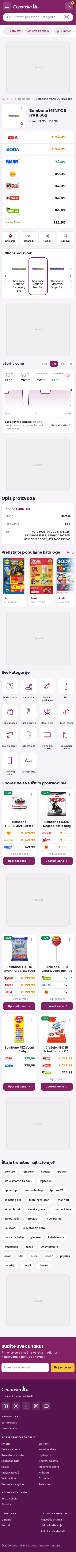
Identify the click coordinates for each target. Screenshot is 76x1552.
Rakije (5, 1467)
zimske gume (36, 1209)
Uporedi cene (17, 861)
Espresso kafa (10, 1461)
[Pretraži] (8, 17)
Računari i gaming (66, 747)
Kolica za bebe (10, 1449)
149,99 (29, 839)
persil (27, 1265)
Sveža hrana (10, 697)
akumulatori (12, 1209)
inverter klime (62, 1209)
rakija (29, 1246)
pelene (36, 1237)
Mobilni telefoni (49, 1467)
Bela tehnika (28, 745)
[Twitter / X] (16, 1406)
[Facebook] (5, 1406)
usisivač (9, 1228)
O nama (6, 1519)
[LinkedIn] (26, 1406)
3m (54, 363)
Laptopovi (45, 1455)
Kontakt (6, 1525)
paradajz (10, 1265)
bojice (62, 1171)
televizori (32, 1218)
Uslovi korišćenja (51, 1525)
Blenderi (44, 1443)
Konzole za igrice (12, 1484)
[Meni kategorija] (7, 6)
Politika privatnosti (53, 1531)
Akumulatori (46, 1478)
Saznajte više (59, 425)
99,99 (68, 832)
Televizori (45, 1484)
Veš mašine (8, 1478)
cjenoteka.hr (9, 1428)
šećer (49, 1256)
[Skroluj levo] (8, 276)
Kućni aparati (9, 745)
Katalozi (15, 31)
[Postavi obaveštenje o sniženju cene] (67, 376)
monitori (63, 1200)
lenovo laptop (33, 1190)
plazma (43, 1265)
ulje (20, 1256)
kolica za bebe (14, 1237)
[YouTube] (46, 1406)
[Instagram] (36, 1406)
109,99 (67, 846)
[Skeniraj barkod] (66, 17)
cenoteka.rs (9, 1422)
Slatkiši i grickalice (47, 698)
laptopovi (46, 1181)
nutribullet (54, 1218)
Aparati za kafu (48, 1461)
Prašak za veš (10, 1472)
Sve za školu (40, 31)
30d (44, 363)
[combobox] (36, 17)
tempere (28, 1171)
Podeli (47, 240)
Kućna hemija (28, 722)
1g (71, 363)
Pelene (6, 1443)
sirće (34, 1256)
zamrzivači (11, 1218)
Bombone (24, 99)
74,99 (60, 137)
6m (63, 363)
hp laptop (10, 1190)
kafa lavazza (56, 1237)
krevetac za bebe (34, 1228)
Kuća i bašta (66, 722)
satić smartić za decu (18, 1181)
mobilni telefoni (39, 1200)
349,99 (67, 1058)
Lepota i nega (10, 722)
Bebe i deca (47, 722)
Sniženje (10, 240)
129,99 (29, 832)
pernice (9, 1171)
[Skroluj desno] (72, 31)
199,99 (29, 977)
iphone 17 (56, 1190)
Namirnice (28, 697)
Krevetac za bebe (12, 1455)
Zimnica (66, 31)
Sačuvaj (65, 240)
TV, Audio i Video (47, 747)
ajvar (7, 1256)
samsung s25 (13, 1200)
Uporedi (29, 240)
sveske (45, 1171)
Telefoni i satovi (10, 772)
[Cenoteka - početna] (38, 6)
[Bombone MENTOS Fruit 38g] (13, 116)
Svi (68, 552)
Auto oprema (28, 771)
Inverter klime (47, 1449)
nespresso (11, 1246)
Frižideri (44, 1472)
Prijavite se (62, 1367)
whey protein (49, 1246)
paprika (65, 1256)
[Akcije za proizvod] (21, 108)
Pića (66, 697)
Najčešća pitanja (51, 1519)
